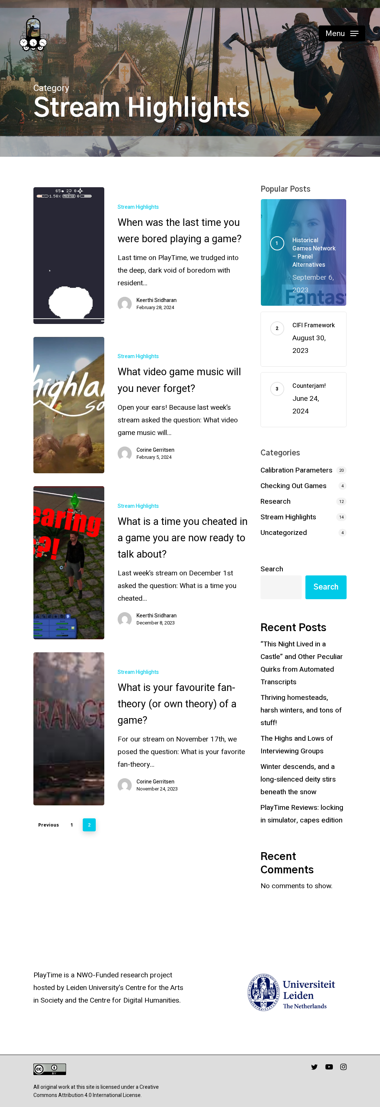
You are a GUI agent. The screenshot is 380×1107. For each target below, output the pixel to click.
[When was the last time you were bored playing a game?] (68, 255)
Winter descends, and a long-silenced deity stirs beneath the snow (298, 779)
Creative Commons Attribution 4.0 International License (96, 1091)
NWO (84, 975)
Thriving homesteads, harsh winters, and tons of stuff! (301, 710)
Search (272, 569)
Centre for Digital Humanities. (135, 1000)
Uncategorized (284, 532)
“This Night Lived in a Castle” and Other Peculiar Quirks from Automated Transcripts (302, 663)
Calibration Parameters (296, 470)
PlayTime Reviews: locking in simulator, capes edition (302, 813)
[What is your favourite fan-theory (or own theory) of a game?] (68, 728)
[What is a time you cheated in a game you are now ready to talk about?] (68, 562)
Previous (48, 825)
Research (276, 501)
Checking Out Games (294, 486)
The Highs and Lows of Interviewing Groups (297, 744)
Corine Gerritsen (155, 450)
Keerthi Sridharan (157, 300)
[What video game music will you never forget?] (68, 405)
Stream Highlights (138, 207)
